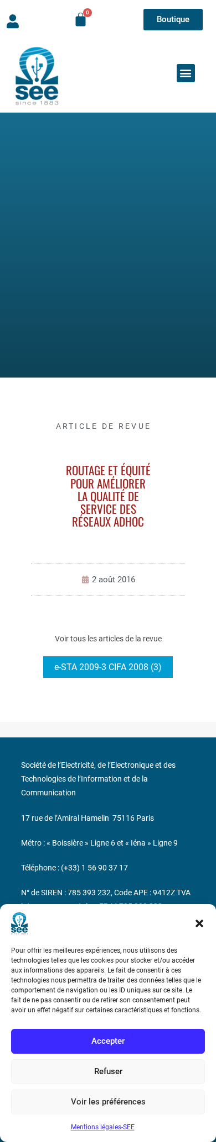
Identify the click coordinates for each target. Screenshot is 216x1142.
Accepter (108, 1041)
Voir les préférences (108, 1102)
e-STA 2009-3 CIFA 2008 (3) (108, 667)
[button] (199, 923)
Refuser (108, 1071)
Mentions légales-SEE (103, 1127)
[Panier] (80, 20)
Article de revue (104, 426)
